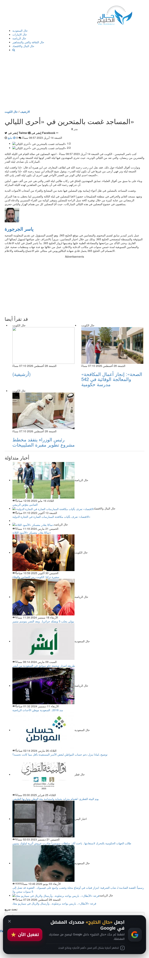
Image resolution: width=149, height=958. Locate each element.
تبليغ (10, 138)
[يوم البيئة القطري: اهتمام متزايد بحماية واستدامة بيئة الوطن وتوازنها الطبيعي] (43, 774)
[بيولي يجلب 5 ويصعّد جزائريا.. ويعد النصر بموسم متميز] (43, 597)
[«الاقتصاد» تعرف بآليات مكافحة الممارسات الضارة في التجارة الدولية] (53, 508)
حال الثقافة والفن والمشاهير (28, 42)
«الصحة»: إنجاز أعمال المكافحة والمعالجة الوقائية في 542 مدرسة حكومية (111, 379)
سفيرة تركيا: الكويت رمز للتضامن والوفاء (35, 577)
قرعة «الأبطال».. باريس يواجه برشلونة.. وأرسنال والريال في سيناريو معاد (54, 903)
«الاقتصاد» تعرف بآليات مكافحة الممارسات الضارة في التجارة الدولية (51, 517)
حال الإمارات (19, 34)
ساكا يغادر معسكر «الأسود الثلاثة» (31, 532)
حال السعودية (20, 30)
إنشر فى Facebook (43, 133)
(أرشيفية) (21, 374)
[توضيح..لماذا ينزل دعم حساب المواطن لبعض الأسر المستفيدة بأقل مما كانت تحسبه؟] (43, 730)
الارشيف (25, 111)
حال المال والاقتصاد (23, 46)
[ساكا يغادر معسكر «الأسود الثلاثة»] (33, 524)
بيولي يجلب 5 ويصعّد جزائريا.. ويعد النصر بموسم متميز (43, 621)
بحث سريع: (11, 909)
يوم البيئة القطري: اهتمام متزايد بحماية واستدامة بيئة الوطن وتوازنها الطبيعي (55, 799)
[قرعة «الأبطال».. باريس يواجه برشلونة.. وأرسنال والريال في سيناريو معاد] (55, 895)
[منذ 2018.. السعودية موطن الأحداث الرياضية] (43, 685)
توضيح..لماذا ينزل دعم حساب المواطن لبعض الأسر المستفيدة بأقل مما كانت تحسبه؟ (59, 754)
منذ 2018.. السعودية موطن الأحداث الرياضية (37, 710)
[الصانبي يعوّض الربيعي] (43, 480)
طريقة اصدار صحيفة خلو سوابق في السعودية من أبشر (43, 666)
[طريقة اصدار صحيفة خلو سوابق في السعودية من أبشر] (43, 641)
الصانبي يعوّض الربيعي (25, 504)
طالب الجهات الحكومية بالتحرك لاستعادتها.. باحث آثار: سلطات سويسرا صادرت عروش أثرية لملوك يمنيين (71, 843)
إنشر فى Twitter (18, 133)
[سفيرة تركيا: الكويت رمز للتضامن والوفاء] (43, 552)
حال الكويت (11, 111)
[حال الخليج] (114, 14)
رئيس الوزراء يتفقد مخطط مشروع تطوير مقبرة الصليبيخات (43, 442)
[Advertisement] (74, 81)
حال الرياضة (19, 38)
